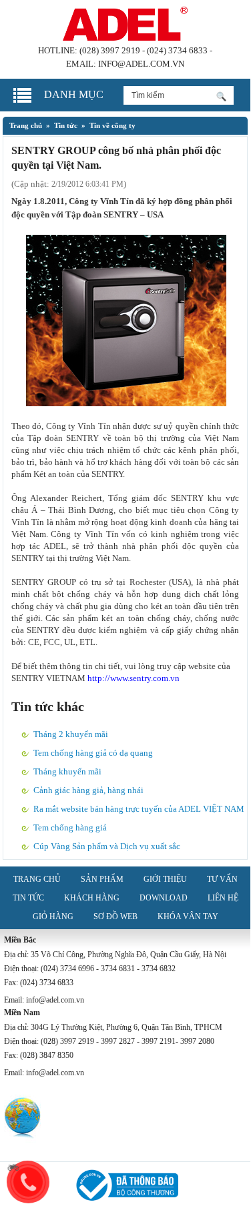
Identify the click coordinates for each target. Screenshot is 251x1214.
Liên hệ (223, 897)
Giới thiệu (165, 879)
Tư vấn (222, 879)
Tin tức (65, 125)
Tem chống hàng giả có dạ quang (93, 753)
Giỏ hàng (53, 916)
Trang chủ (25, 125)
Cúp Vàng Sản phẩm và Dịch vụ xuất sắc (106, 846)
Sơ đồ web (115, 916)
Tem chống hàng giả (70, 827)
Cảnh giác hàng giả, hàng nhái (88, 790)
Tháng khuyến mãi (67, 771)
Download (164, 897)
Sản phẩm (102, 879)
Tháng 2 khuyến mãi (70, 734)
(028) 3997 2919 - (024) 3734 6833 (143, 50)
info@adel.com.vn (141, 64)
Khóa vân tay (188, 916)
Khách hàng (91, 897)
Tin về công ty (112, 125)
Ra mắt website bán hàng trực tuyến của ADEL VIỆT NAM (138, 809)
